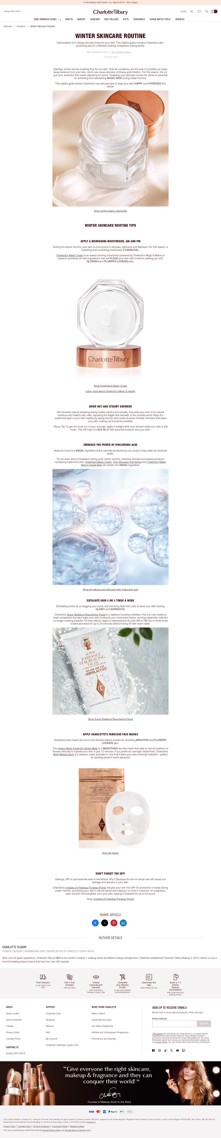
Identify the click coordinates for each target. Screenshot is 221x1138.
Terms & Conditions (41, 1126)
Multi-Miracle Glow (63, 754)
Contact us (91, 1122)
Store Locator (12, 1013)
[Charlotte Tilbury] (110, 11)
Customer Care (53, 1013)
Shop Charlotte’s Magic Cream (110, 385)
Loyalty (183, 11)
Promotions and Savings (104, 1038)
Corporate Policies (60, 1126)
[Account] (191, 11)
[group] (44, 983)
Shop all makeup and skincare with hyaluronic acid (110, 589)
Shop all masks (110, 853)
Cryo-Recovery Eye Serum (127, 462)
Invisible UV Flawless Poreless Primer (85, 887)
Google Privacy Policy (51, 1130)
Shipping (50, 1019)
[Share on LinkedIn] (123, 922)
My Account (52, 1038)
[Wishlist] (199, 11)
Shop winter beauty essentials (110, 211)
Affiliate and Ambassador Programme (110, 1032)
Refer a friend (98, 1013)
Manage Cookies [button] (77, 1126)
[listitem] (47, 19)
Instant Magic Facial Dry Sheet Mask (78, 748)
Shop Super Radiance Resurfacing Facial (110, 719)
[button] (206, 11)
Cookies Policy (13, 1038)
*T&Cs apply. (157, 1034)
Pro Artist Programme (102, 1026)
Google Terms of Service (75, 1130)
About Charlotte (14, 1019)
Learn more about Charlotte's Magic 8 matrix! (110, 391)
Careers (10, 1026)
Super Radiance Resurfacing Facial (86, 614)
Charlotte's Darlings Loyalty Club (62, 1045)
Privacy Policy (12, 1032)
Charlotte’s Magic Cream (69, 255)
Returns (50, 1026)
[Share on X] (104, 922)
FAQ (48, 1032)
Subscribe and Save (101, 1019)
